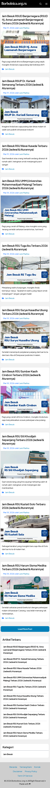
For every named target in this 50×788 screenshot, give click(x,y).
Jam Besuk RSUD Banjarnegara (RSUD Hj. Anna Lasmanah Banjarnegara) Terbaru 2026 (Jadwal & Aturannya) (25, 19)
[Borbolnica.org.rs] (14, 4)
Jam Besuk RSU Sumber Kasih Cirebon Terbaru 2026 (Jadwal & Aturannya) (21, 375)
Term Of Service (25, 775)
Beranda (13, 767)
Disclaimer (17, 771)
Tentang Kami (26, 767)
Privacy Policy (31, 771)
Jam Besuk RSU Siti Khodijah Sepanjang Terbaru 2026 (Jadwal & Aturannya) (23, 440)
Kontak (37, 767)
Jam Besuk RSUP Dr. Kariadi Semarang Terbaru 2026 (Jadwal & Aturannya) (22, 84)
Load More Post (25, 629)
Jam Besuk (9, 69)
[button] (40, 4)
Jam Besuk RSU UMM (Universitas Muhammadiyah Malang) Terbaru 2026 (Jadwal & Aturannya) (22, 184)
